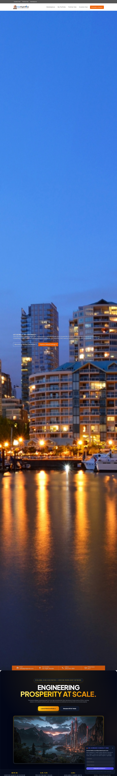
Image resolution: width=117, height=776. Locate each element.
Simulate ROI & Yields (69, 708)
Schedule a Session (97, 7)
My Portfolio (62, 7)
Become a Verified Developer (25, 344)
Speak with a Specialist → (100, 768)
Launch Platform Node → (48, 708)
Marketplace (33, 1)
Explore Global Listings (48, 344)
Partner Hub (25, 1)
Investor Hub (17, 1)
